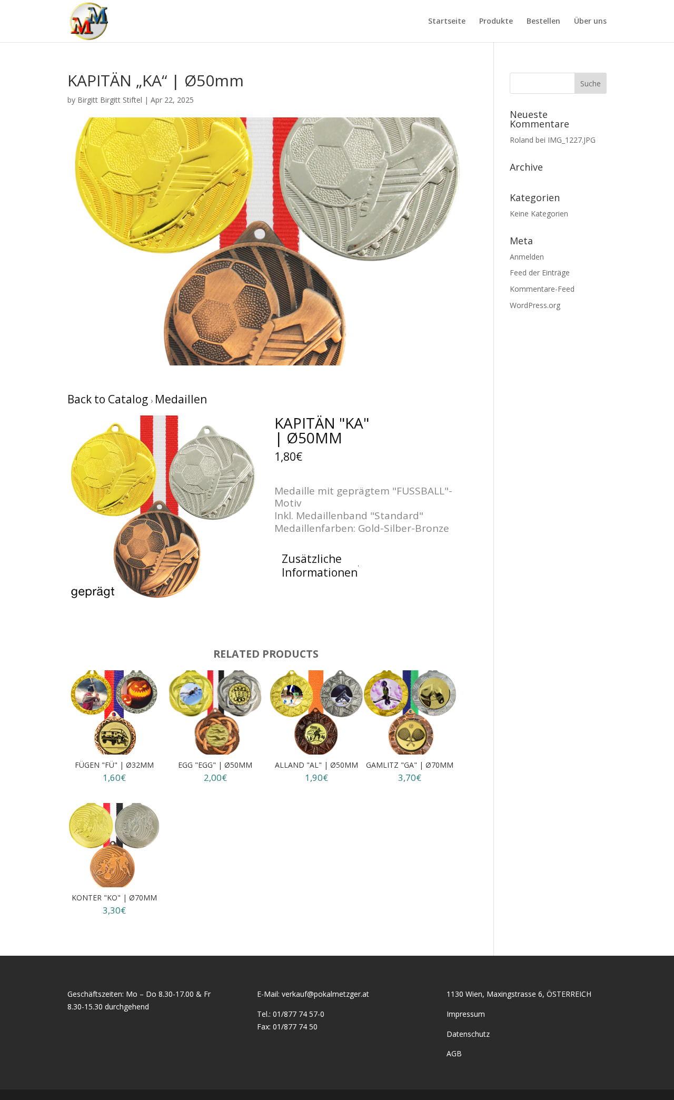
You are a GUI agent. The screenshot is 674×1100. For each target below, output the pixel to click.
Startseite (446, 21)
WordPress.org (535, 305)
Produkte (496, 21)
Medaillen (181, 399)
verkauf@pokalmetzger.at (325, 994)
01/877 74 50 (295, 1027)
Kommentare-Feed (542, 289)
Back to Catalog (109, 399)
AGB (454, 1053)
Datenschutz (468, 1034)
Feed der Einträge (540, 272)
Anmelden (527, 257)
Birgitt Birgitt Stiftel (109, 100)
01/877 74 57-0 (298, 1014)
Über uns (590, 21)
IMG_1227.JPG (572, 140)
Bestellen (543, 21)
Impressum (466, 1014)
